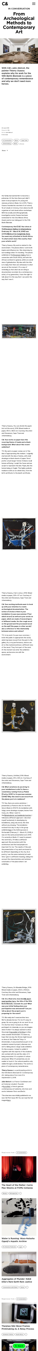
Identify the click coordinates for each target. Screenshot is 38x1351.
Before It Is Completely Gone (19, 234)
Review (5, 1193)
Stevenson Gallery (19, 255)
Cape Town (24, 140)
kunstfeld (6, 1086)
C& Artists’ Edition (8, 1334)
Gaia (9, 830)
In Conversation (7, 140)
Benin (16, 140)
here (9, 1100)
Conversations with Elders (10, 1287)
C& (5, 3)
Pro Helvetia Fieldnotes (9, 1247)
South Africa (19, 1334)
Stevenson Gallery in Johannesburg (17, 229)
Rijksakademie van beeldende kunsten (17, 815)
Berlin (15, 143)
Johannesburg (7, 143)
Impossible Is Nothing (17, 1032)
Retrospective (14, 1193)
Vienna (22, 1287)
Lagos (20, 1247)
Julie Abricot (9, 132)
